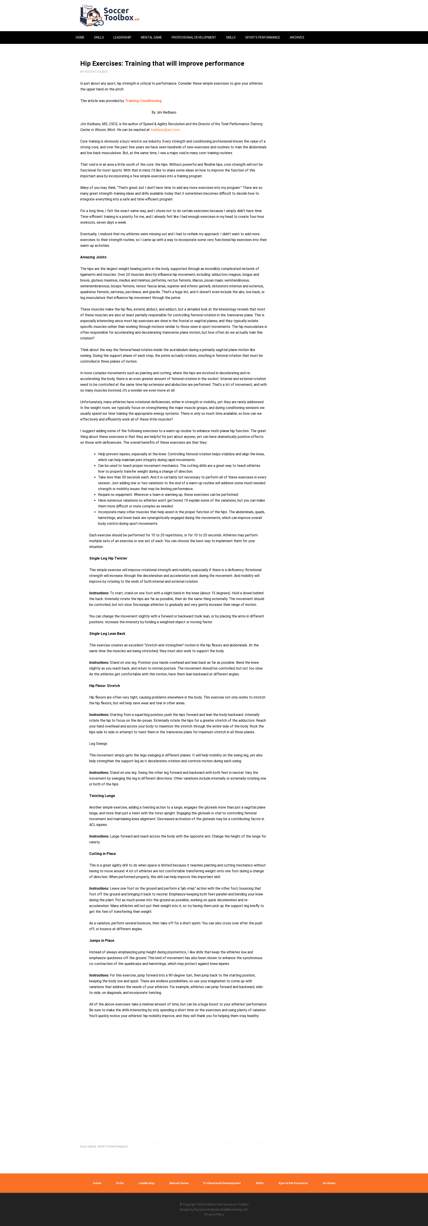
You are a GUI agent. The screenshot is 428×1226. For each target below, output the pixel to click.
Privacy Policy (214, 1214)
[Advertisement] (178, 1083)
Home (97, 1183)
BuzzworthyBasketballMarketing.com (221, 1209)
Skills (259, 1183)
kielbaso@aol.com (165, 130)
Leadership (146, 1183)
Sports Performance (113, 1146)
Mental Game (178, 1183)
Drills (120, 1183)
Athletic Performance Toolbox (227, 1204)
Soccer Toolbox (113, 15)
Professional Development (222, 1183)
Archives (329, 1183)
